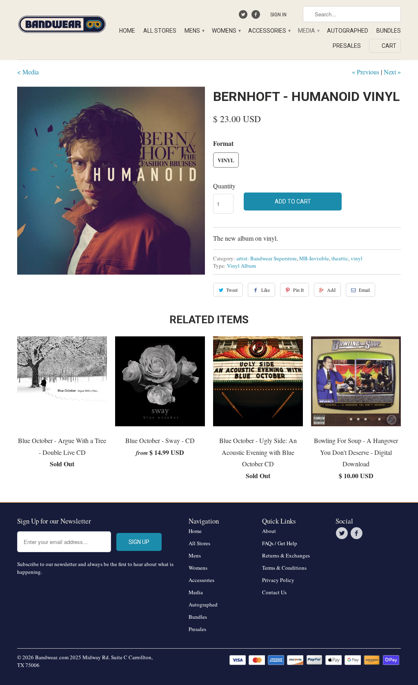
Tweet (232, 290)
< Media (28, 71)
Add (331, 290)
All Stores (159, 30)
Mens (194, 30)
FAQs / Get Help (279, 543)
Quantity (224, 185)
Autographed (347, 30)
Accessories (269, 30)
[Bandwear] (62, 22)
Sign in (278, 15)
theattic (339, 258)
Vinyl (226, 160)
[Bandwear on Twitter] (244, 16)
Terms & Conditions (284, 567)
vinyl (356, 258)
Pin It (298, 290)
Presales (347, 46)
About (269, 531)
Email (364, 290)
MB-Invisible (314, 258)
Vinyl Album (241, 265)
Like (265, 290)
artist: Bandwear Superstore (266, 258)
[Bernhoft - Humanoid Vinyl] (111, 181)
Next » (392, 71)
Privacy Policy (278, 580)
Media (308, 30)
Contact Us (274, 592)
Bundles (388, 30)
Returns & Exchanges (286, 555)
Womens (226, 30)
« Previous (365, 71)
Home (127, 30)
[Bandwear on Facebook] (256, 16)
